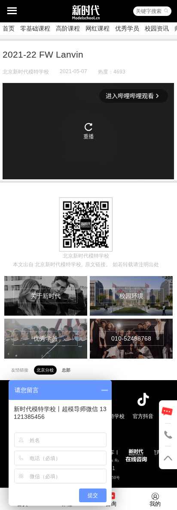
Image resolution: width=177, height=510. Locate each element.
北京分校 (45, 370)
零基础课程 (35, 28)
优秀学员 (127, 28)
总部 (66, 370)
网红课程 (97, 28)
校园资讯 (157, 28)
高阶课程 (68, 28)
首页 (9, 28)
